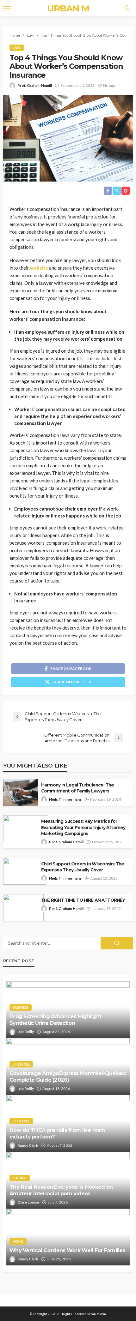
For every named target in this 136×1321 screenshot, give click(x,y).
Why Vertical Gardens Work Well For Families (67, 1250)
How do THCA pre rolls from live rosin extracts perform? (57, 1133)
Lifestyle (21, 1064)
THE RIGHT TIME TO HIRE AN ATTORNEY (83, 900)
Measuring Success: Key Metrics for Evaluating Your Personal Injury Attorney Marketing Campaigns (83, 827)
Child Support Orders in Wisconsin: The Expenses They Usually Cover (82, 866)
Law (17, 47)
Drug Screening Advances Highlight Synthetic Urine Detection (55, 1019)
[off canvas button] (7, 8)
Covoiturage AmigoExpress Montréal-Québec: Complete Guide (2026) (67, 1076)
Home (18, 1241)
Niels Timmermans (65, 799)
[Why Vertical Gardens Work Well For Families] (68, 1237)
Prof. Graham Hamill (34, 85)
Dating (20, 1178)
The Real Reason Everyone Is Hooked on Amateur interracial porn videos (61, 1190)
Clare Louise (28, 1202)
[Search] (127, 8)
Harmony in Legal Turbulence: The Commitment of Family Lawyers (77, 787)
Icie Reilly (25, 1031)
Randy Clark (27, 1145)
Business (20, 1007)
